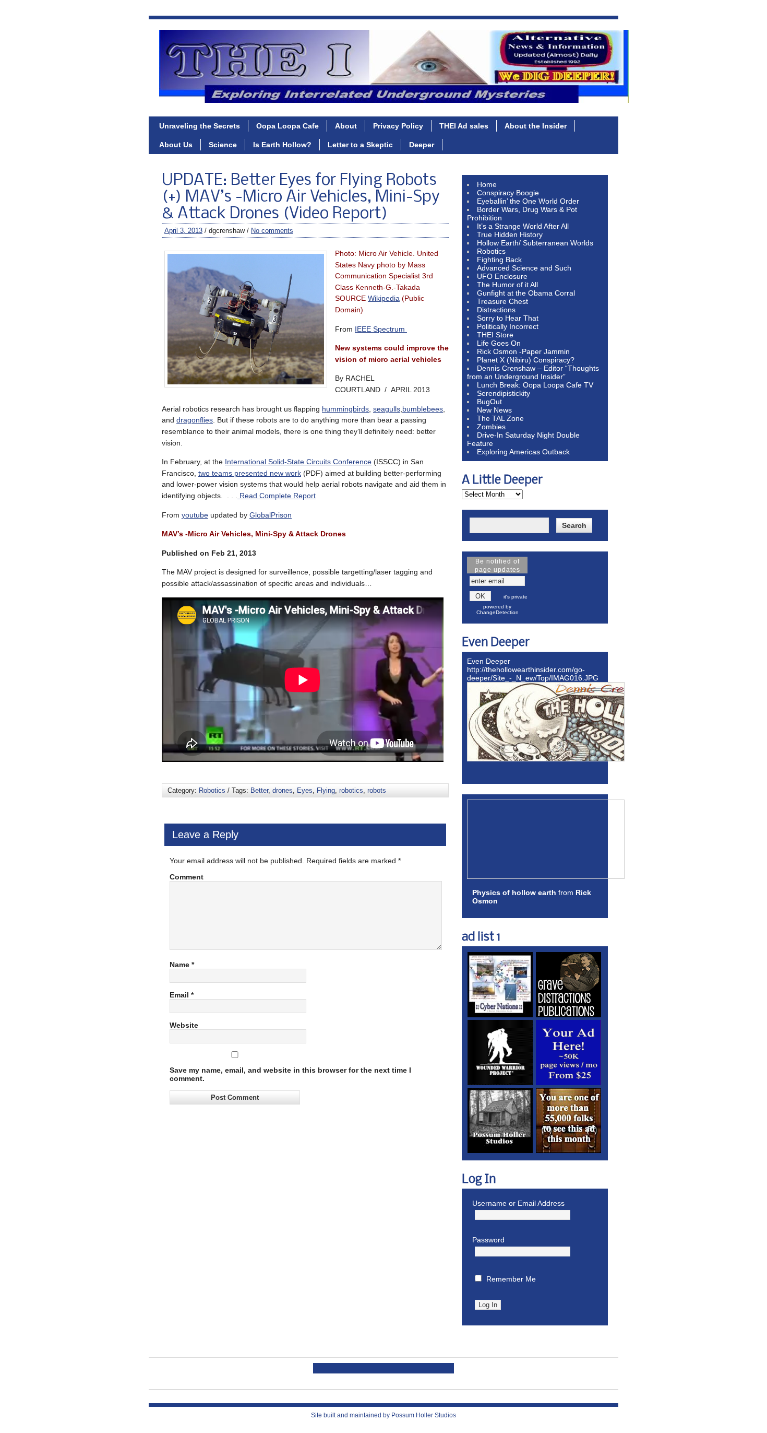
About (346, 126)
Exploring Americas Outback (523, 452)
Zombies (491, 426)
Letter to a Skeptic (360, 144)
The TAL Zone (500, 418)
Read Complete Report (276, 495)
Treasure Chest (502, 301)
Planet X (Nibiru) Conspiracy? (525, 360)
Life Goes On (499, 343)
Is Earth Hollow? (282, 144)
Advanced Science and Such (524, 268)
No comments (272, 230)
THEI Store (495, 335)
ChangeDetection (497, 612)
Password (488, 1240)
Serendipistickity (503, 393)
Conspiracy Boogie (508, 193)
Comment (186, 877)
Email (182, 995)
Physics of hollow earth (514, 892)
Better (259, 790)
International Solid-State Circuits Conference (298, 461)
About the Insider (536, 126)
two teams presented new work (249, 473)
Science (223, 144)
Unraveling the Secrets (199, 126)
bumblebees (422, 409)
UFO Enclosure (502, 276)
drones (282, 790)
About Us (176, 144)
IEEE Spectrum (381, 329)
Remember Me (511, 1279)
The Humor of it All (507, 284)
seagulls (386, 409)
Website (184, 1025)
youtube (195, 515)
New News (494, 410)
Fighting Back (499, 259)
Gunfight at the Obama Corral (526, 293)
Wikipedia (384, 298)
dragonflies (194, 420)
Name (182, 964)
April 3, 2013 (183, 230)
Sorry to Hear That (507, 318)
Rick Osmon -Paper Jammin (523, 351)
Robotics (212, 790)
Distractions (496, 310)
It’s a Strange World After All (523, 226)
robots (376, 790)
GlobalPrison (270, 515)
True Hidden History (510, 234)
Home (487, 184)
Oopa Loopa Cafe (287, 126)
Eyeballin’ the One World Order (528, 201)
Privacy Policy (398, 126)
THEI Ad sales (463, 126)
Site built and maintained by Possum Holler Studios (383, 1415)
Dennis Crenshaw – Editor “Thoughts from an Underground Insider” (533, 372)
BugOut (489, 401)
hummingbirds (345, 409)
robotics (351, 790)
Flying (326, 790)
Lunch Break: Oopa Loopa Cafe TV (535, 385)
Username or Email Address (518, 1203)
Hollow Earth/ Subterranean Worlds (535, 243)
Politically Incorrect (507, 326)
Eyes (305, 790)
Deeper (421, 144)
